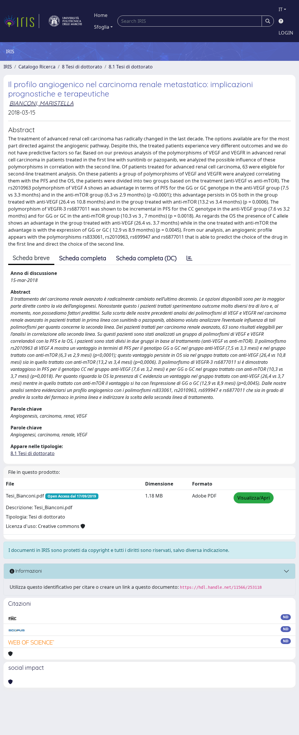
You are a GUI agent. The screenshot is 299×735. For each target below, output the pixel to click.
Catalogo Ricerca (36, 66)
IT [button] (281, 9)
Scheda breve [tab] (31, 257)
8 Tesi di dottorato (82, 66)
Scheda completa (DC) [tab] (146, 258)
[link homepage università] (65, 21)
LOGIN (286, 33)
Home (100, 15)
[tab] (189, 258)
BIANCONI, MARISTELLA (41, 103)
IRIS (8, 66)
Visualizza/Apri (253, 498)
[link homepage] (21, 21)
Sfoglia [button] (101, 27)
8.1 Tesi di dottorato (131, 66)
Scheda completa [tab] (82, 258)
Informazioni (28, 571)
